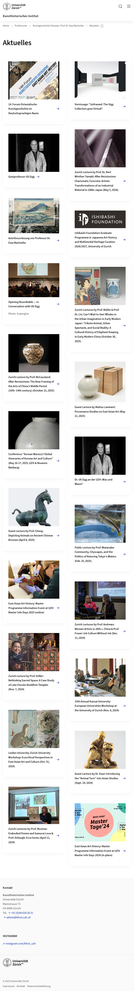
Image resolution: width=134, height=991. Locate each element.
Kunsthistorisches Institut (20, 16)
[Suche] (120, 6)
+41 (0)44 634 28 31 (22, 913)
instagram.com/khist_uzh (21, 944)
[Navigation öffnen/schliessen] (129, 6)
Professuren (21, 26)
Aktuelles (96, 26)
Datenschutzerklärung (38, 986)
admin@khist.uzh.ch (18, 917)
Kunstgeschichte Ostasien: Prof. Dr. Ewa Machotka (58, 26)
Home (6, 26)
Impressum (9, 986)
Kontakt (21, 986)
